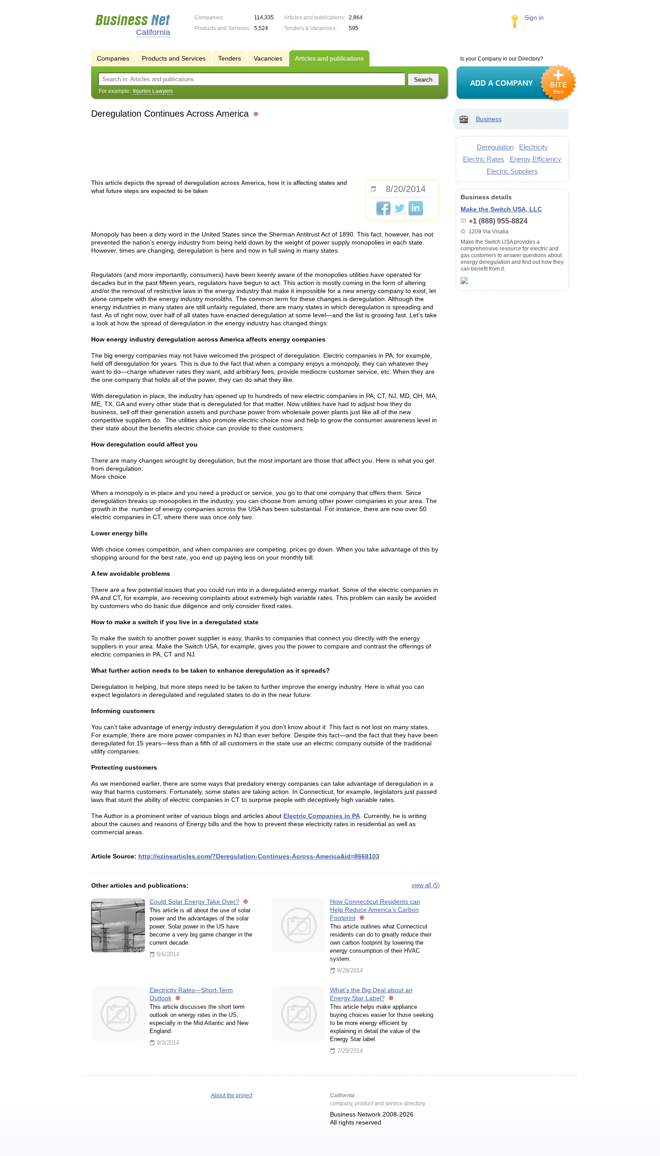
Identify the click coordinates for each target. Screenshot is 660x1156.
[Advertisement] (265, 147)
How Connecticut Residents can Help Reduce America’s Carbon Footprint (375, 909)
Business (489, 119)
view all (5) (426, 885)
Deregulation (495, 147)
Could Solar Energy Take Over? (194, 901)
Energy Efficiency (535, 159)
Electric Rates (483, 159)
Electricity (533, 147)
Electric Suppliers (512, 171)
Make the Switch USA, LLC (501, 209)
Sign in (534, 17)
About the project (231, 1095)
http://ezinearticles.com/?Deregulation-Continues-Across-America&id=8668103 (258, 856)
